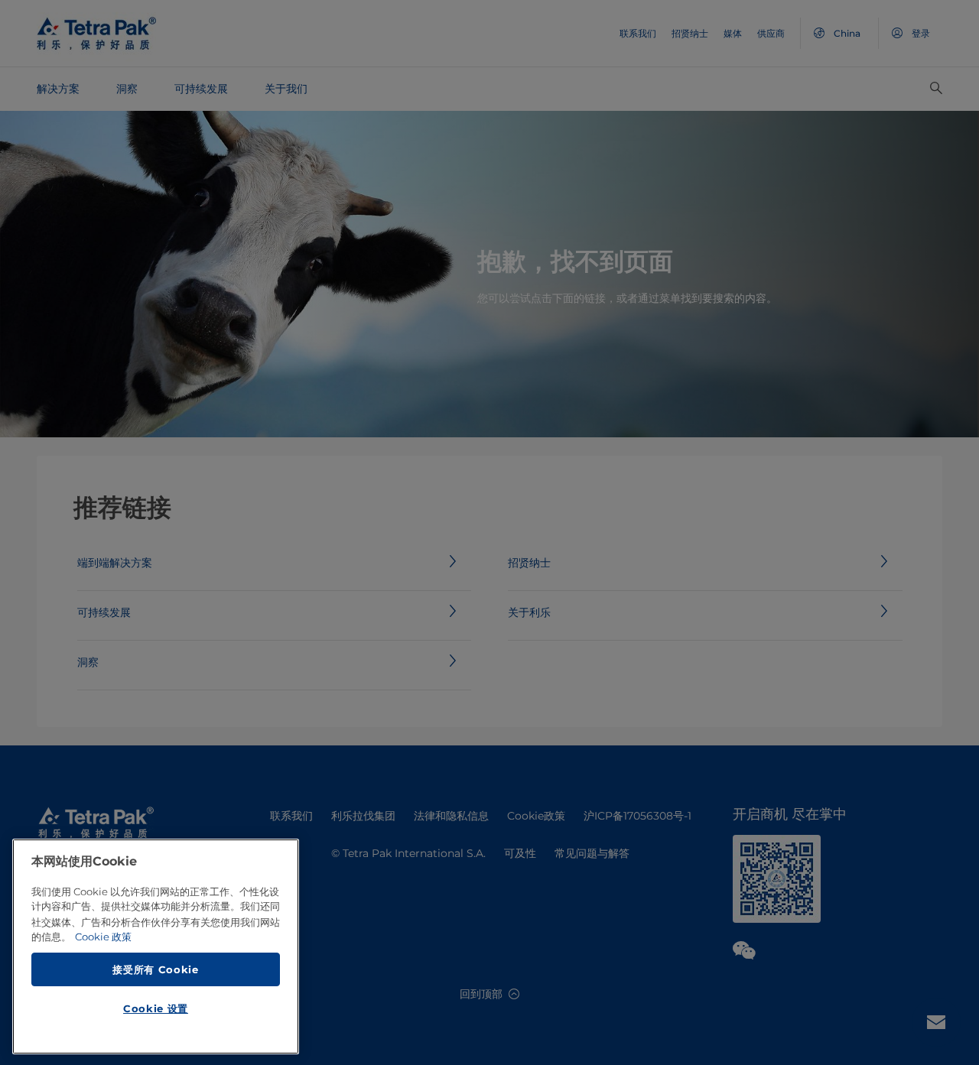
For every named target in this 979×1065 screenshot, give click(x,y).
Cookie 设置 (155, 1008)
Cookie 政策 (103, 936)
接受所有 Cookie (155, 969)
